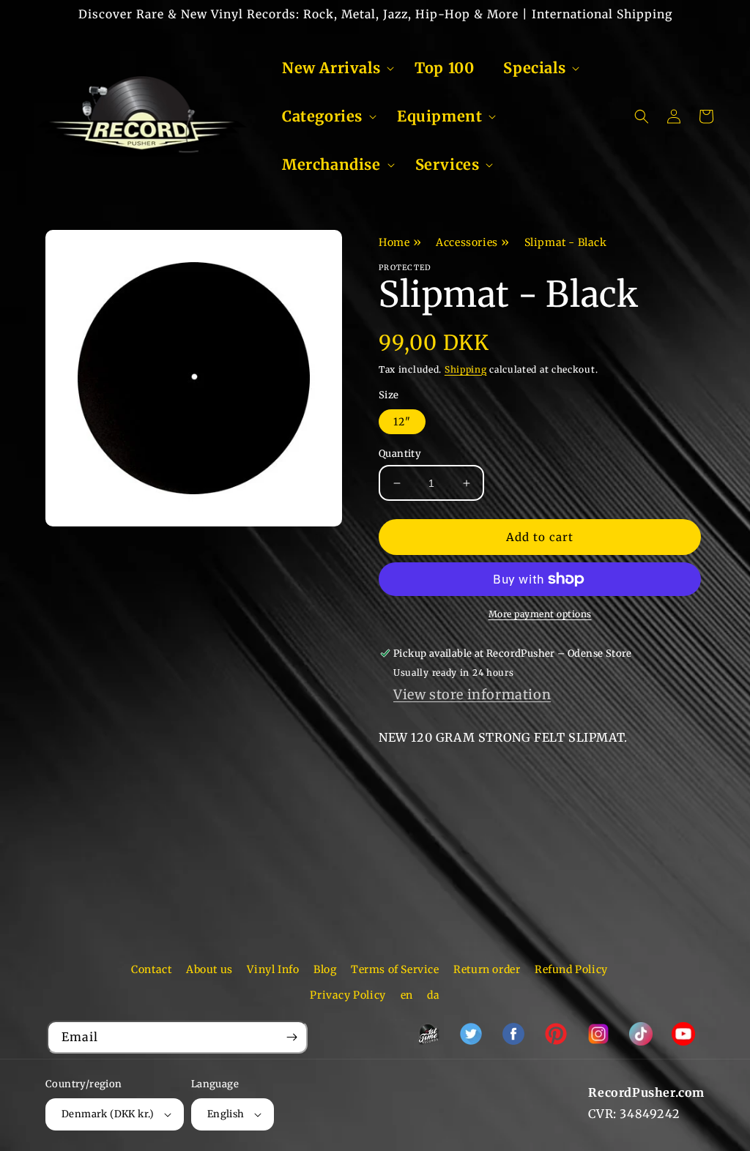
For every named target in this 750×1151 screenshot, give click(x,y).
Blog (324, 969)
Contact (151, 969)
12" (402, 421)
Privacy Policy (347, 995)
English (226, 1114)
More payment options (540, 613)
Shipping (466, 369)
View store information (472, 694)
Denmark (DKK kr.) (108, 1114)
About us (209, 969)
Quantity (400, 453)
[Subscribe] (291, 1037)
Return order (486, 969)
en (407, 995)
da (433, 995)
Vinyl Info (273, 969)
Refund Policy (571, 969)
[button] (333, 68)
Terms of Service (395, 969)
